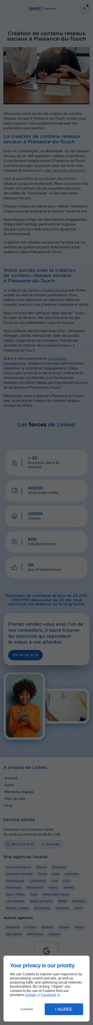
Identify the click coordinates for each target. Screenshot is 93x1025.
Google (30, 995)
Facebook (48, 995)
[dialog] (46, 989)
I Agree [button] (63, 1009)
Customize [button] (27, 1009)
